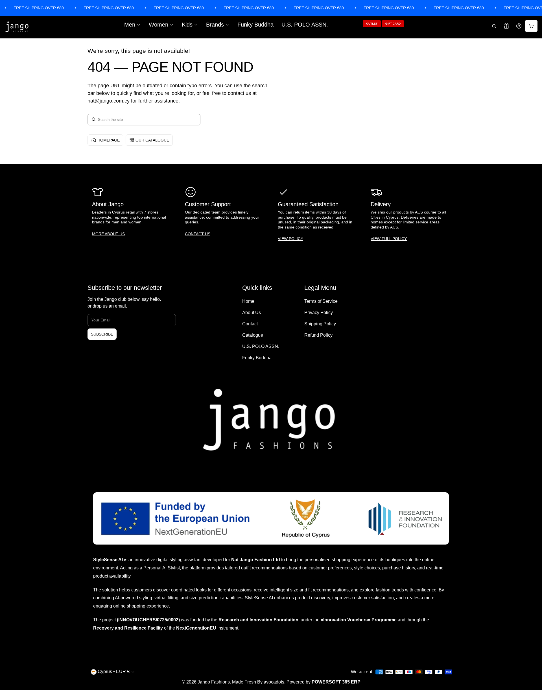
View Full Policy (389, 238)
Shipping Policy (320, 323)
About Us (251, 312)
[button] (494, 26)
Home (248, 301)
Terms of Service (321, 301)
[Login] (519, 26)
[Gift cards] (506, 26)
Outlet (371, 23)
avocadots (274, 682)
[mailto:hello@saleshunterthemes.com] (130, 101)
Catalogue (252, 335)
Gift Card (393, 23)
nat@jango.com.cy (109, 101)
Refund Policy (318, 335)
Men (129, 24)
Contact (250, 323)
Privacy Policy (318, 312)
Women (158, 24)
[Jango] (17, 27)
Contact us (197, 234)
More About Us (108, 234)
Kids (187, 24)
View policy (290, 238)
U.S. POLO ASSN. (304, 24)
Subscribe (102, 334)
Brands (215, 24)
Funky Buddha (255, 24)
